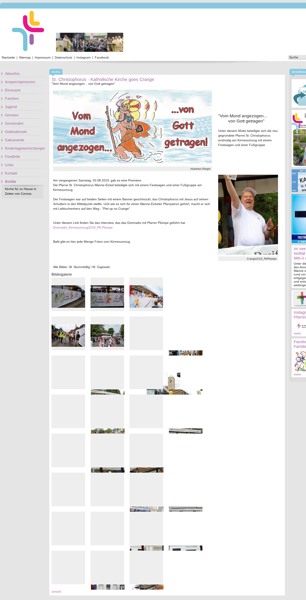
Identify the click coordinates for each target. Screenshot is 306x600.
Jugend (11, 107)
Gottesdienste (16, 132)
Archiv (10, 181)
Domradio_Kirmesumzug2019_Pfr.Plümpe (83, 227)
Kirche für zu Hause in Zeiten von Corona (20, 191)
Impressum (43, 57)
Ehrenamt (12, 90)
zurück (56, 591)
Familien (12, 98)
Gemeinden (14, 123)
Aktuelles (12, 74)
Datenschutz (63, 57)
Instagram (83, 57)
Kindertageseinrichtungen (25, 148)
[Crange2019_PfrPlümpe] (248, 253)
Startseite (8, 57)
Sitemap (25, 57)
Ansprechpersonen (20, 82)
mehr (297, 333)
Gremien (12, 115)
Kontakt (11, 173)
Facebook (102, 57)
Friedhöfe (12, 157)
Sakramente (14, 140)
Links (9, 165)
